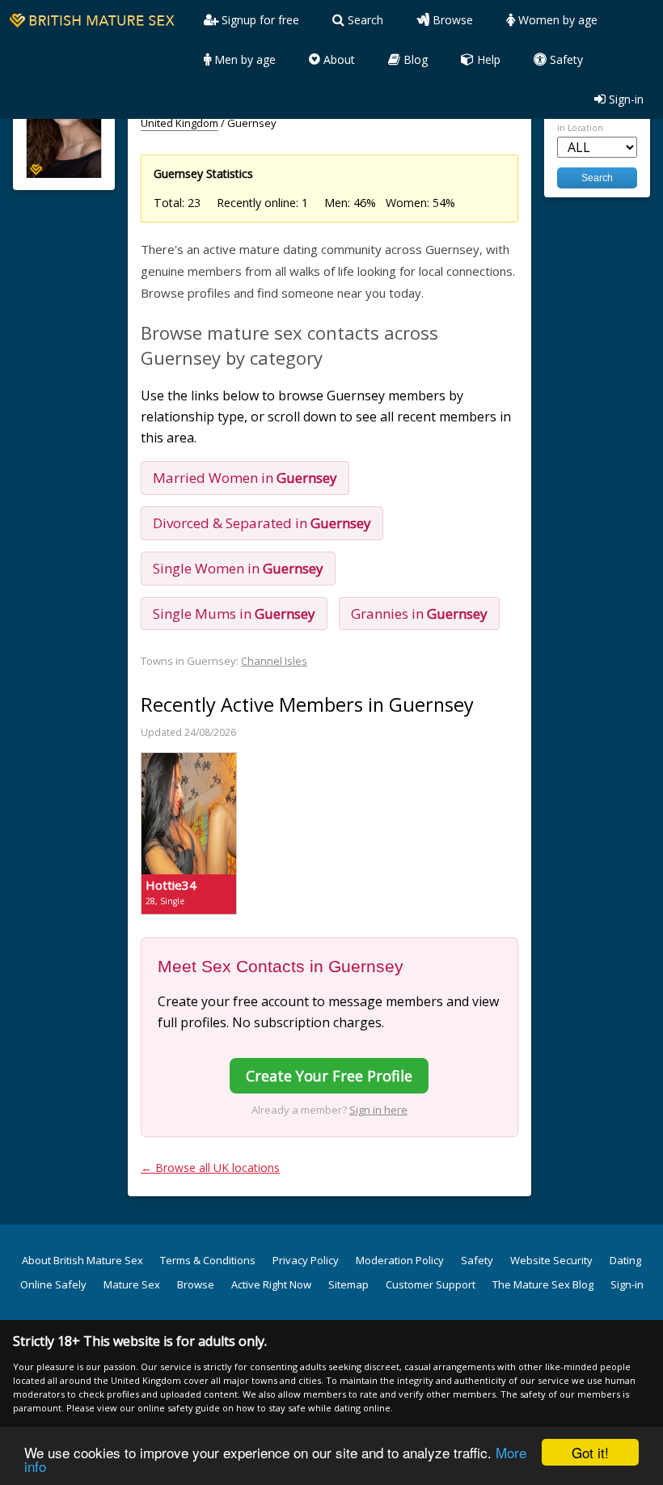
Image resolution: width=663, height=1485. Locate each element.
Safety (565, 59)
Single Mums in (234, 613)
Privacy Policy (305, 1260)
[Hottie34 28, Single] (189, 759)
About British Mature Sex (82, 1260)
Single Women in (238, 568)
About (337, 59)
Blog (414, 59)
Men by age (243, 59)
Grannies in (419, 613)
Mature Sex (131, 1284)
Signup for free (258, 20)
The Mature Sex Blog (542, 1284)
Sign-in (625, 99)
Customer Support (430, 1284)
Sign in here (378, 1109)
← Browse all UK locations (210, 1167)
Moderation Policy (400, 1260)
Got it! (590, 1452)
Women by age (556, 20)
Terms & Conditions (207, 1260)
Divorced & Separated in (262, 523)
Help (487, 59)
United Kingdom (179, 123)
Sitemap (348, 1284)
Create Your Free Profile (329, 1075)
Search (363, 20)
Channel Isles (274, 661)
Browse (451, 20)
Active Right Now (271, 1284)
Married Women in (245, 477)
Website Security (551, 1260)
